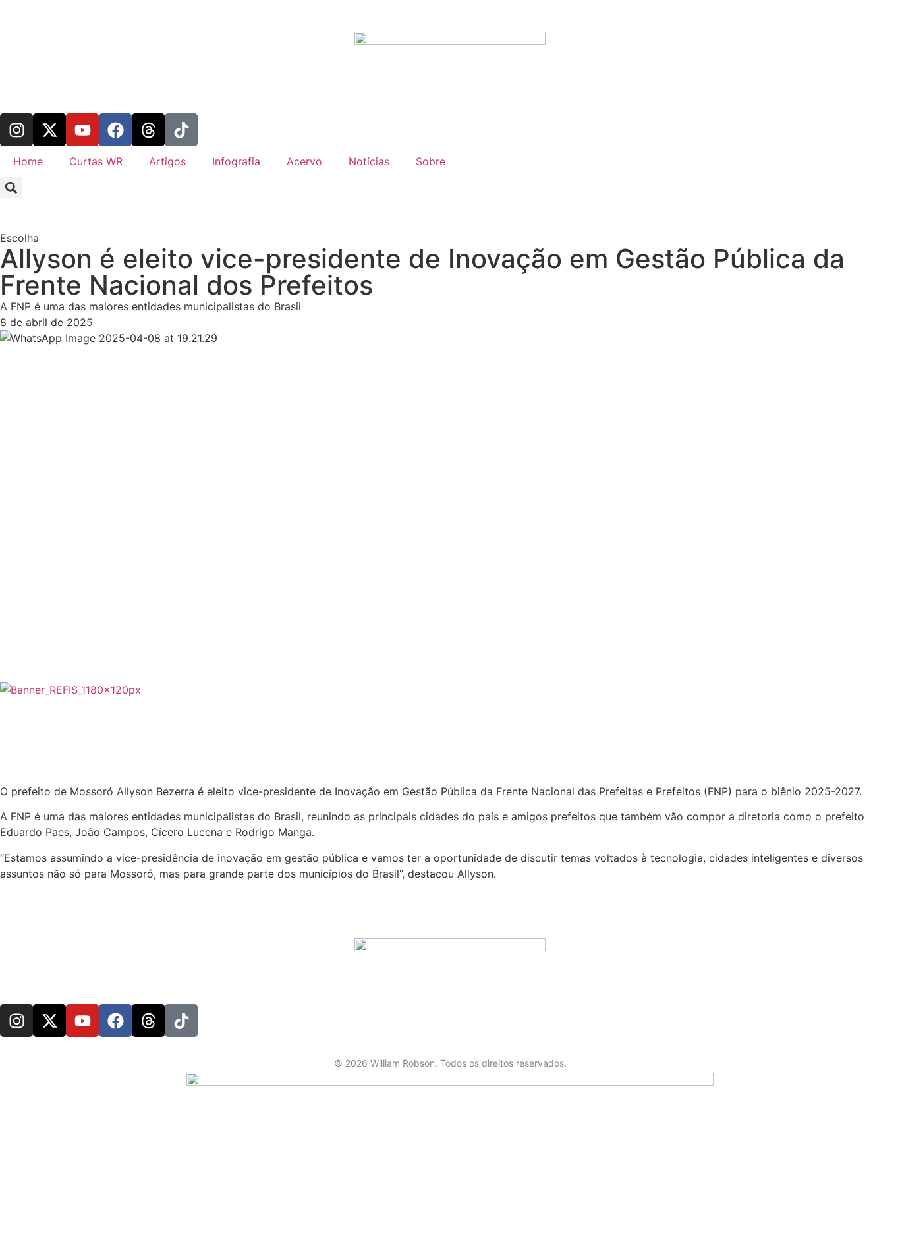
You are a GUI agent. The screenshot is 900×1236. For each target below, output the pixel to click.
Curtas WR (96, 161)
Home (28, 161)
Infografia (236, 161)
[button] (11, 187)
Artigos (167, 161)
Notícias (369, 161)
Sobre (430, 161)
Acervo (304, 161)
